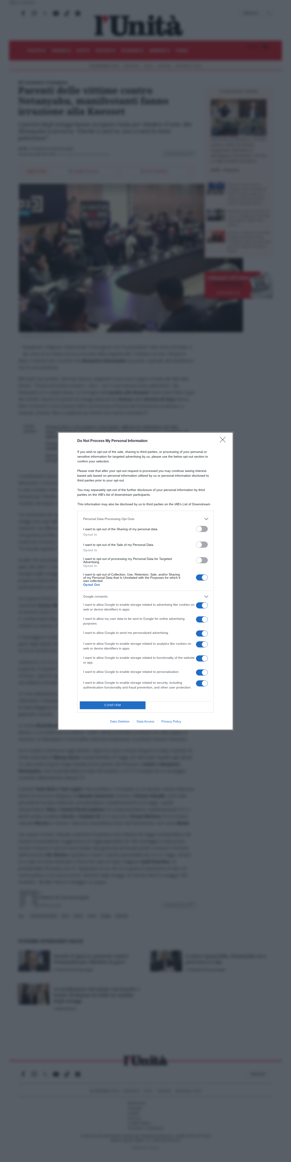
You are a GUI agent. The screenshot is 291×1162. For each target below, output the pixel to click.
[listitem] (145, 519)
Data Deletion (120, 721)
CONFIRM (112, 705)
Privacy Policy (171, 721)
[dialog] (145, 581)
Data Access (145, 721)
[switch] (202, 529)
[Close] (224, 441)
